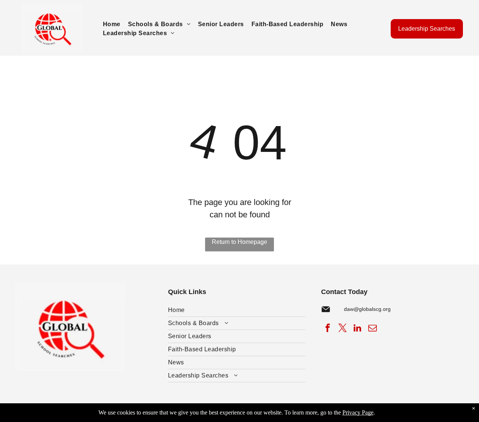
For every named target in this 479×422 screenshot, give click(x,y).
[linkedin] (357, 328)
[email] (372, 328)
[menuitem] (111, 24)
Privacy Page (357, 412)
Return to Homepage (239, 242)
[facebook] (327, 328)
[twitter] (342, 328)
